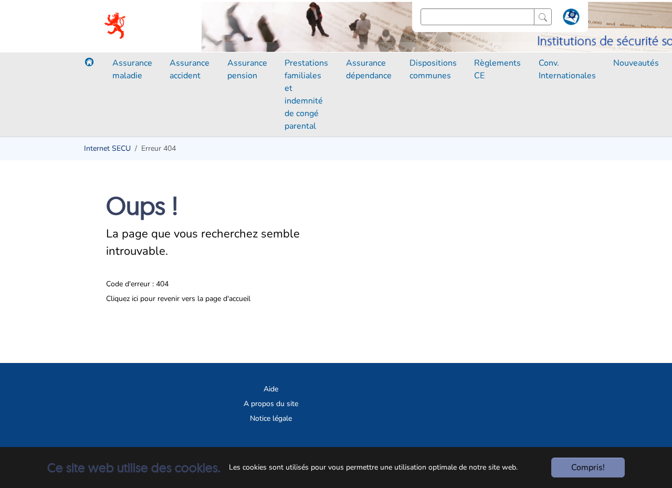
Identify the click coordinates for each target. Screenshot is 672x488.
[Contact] (570, 18)
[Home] (89, 62)
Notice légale (271, 418)
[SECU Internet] (116, 26)
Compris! (588, 467)
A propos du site (271, 404)
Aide (271, 389)
